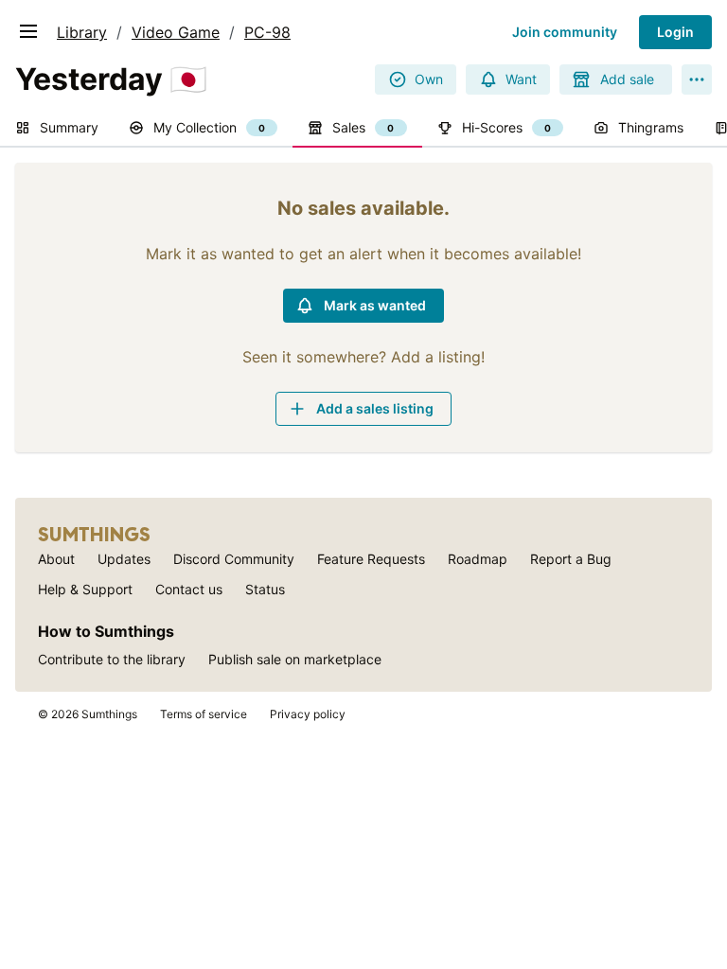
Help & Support (85, 589)
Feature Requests (371, 559)
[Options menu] (697, 79)
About (56, 559)
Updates (124, 559)
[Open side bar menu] (28, 31)
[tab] (57, 129)
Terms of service (203, 714)
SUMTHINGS (94, 534)
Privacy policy (308, 714)
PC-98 (267, 32)
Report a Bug (571, 559)
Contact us (188, 589)
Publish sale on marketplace (294, 659)
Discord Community (233, 559)
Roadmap (477, 559)
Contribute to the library (112, 659)
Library (82, 32)
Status (265, 589)
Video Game (176, 32)
